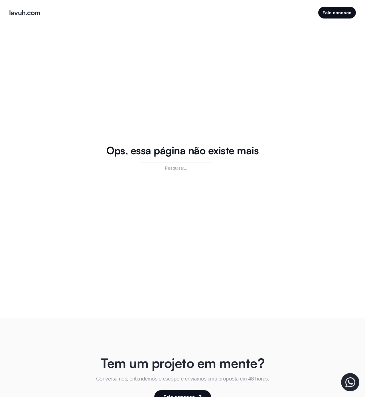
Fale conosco (337, 12)
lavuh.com (24, 12)
